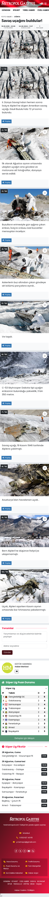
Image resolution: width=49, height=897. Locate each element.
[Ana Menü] (45, 3)
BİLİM (32, 884)
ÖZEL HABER (43, 10)
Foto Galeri (6, 17)
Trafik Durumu (34, 861)
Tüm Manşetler (34, 866)
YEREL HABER (29, 10)
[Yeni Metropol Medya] (18, 3)
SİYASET (16, 10)
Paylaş (7, 121)
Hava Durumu (12, 861)
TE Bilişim (30, 890)
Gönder (7, 652)
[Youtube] (29, 851)
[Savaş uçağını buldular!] (24, 44)
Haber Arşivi (33, 873)
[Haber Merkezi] (7, 667)
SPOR (10, 884)
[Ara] (42, 3)
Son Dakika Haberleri (14, 873)
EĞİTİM (26, 884)
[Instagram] (24, 851)
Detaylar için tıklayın (24, 738)
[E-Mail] (17, 671)
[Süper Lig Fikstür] (46, 746)
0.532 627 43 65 (26, 837)
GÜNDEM (6, 10)
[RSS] (33, 851)
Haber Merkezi (22, 666)
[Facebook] (16, 851)
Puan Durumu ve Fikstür (11, 867)
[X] (20, 851)
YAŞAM (39, 884)
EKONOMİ (41, 881)
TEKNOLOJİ (17, 884)
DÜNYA (33, 881)
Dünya (17, 17)
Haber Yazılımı (20, 890)
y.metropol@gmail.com (26, 842)
